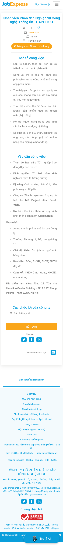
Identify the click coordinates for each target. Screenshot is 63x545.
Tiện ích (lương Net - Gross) (31, 429)
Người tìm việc (42, 4)
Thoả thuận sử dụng (31, 409)
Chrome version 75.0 (36, 524)
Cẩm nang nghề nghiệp (31, 439)
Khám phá (32, 434)
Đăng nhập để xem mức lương (33, 46)
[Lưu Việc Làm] (39, 27)
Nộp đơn (31, 326)
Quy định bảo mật (31, 404)
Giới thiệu (31, 394)
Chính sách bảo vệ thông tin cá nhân (31, 414)
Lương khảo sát (31, 424)
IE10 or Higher (51, 528)
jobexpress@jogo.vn (47, 453)
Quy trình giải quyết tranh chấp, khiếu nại (31, 419)
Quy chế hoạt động (31, 399)
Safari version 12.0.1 (30, 528)
